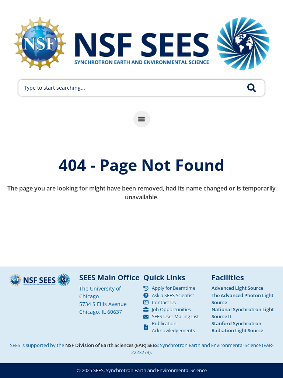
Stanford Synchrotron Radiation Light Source (237, 327)
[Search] (256, 88)
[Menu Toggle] (141, 119)
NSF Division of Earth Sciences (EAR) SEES (111, 345)
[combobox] (131, 88)
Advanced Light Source (237, 288)
